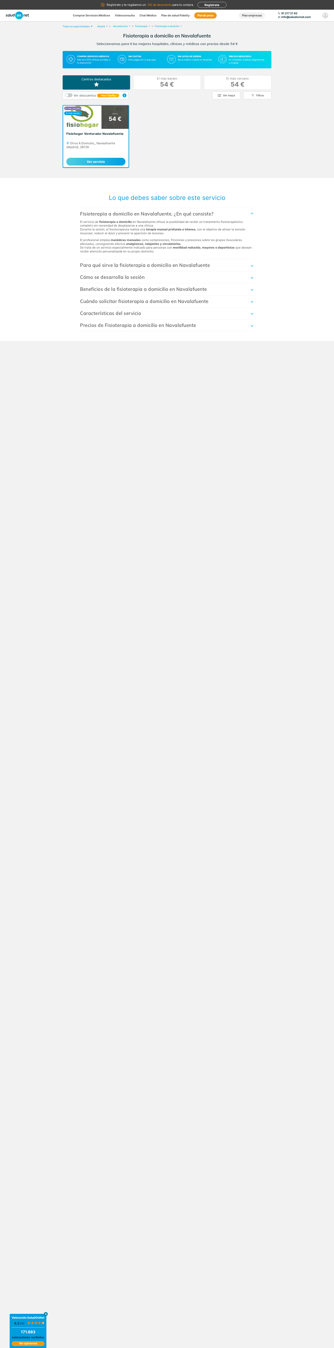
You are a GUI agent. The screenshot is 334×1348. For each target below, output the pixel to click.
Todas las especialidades (76, 26)
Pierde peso (205, 15)
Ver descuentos (94, 95)
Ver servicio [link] (96, 162)
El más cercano (237, 82)
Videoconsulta (125, 15)
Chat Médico (148, 15)
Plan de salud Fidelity (175, 15)
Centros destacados (96, 79)
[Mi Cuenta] (325, 15)
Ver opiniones (28, 1343)
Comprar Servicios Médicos (91, 15)
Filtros (260, 95)
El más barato (167, 82)
